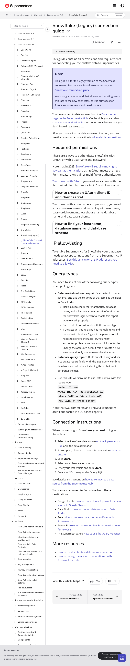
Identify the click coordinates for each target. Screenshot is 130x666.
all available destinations (106, 137)
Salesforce (26, 165)
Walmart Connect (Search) (29, 348)
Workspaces (23, 611)
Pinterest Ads (27, 84)
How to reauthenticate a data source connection (85, 552)
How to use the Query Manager (102, 533)
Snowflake (26, 230)
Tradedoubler (27, 318)
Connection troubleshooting (25, 436)
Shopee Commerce (29, 186)
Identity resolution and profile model (28, 538)
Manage (19, 442)
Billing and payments (27, 622)
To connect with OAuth (67, 181)
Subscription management (30, 616)
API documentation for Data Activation (31, 594)
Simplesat (25, 208)
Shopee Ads (26, 181)
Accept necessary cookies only (110, 656)
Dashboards (23, 489)
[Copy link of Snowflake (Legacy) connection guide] (68, 31)
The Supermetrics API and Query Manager (30, 472)
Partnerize (25, 71)
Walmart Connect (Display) (29, 340)
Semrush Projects (29, 176)
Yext (23, 402)
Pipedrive (25, 100)
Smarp (24, 219)
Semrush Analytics (29, 170)
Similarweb (26, 203)
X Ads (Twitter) (28, 365)
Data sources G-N (26, 39)
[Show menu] (114, 5)
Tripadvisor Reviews (30, 323)
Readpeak (25, 143)
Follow (99, 42)
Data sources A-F (26, 33)
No (115, 581)
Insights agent (24, 494)
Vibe (23, 329)
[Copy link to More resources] (89, 544)
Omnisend (25, 55)
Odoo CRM (26, 50)
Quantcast (25, 127)
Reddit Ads (26, 154)
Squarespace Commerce (32, 264)
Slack (23, 213)
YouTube (25, 408)
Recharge (25, 149)
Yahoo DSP (26, 381)
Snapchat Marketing (30, 224)
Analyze (19, 478)
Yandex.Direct (27, 386)
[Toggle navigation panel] (47, 29)
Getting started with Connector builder (27, 633)
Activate (19, 521)
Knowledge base (21, 15)
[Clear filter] (41, 26)
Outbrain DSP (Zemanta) (32, 66)
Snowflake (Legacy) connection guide (32, 241)
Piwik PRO (25, 105)
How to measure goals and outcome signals (30, 552)
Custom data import (27, 424)
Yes (98, 581)
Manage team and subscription (29, 600)
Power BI (22, 516)
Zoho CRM (25, 419)
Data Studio (23, 505)
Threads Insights (28, 296)
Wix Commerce (28, 354)
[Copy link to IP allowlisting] (87, 243)
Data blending (24, 447)
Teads (23, 285)
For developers (25, 587)
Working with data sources (30, 429)
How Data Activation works (30, 526)
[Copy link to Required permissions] (102, 147)
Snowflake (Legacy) (78, 15)
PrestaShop (26, 116)
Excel (20, 510)
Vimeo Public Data (29, 334)
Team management (26, 605)
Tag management (26, 564)
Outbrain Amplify (28, 60)
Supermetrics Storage (28, 458)
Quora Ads (25, 132)
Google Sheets (25, 499)
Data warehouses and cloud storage (31, 465)
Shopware (25, 197)
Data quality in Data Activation (27, 545)
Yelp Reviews (27, 397)
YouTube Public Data (30, 413)
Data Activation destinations (31, 575)
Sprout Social (27, 258)
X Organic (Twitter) (29, 370)
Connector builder (23, 627)
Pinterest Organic (29, 89)
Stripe (23, 275)
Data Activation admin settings (28, 581)
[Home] (18, 6)
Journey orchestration (28, 569)
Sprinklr (24, 253)
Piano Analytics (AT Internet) (30, 77)
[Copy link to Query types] (83, 274)
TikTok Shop (26, 312)
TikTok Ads (26, 302)
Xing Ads (25, 375)
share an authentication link (68, 122)
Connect (38, 15)
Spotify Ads (26, 248)
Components (24, 639)
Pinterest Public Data (30, 94)
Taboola (24, 280)
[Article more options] (119, 42)
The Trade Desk (28, 291)
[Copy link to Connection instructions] (106, 422)
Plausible (25, 111)
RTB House (26, 159)
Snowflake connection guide (72, 90)
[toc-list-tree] (112, 42)
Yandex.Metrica (28, 392)
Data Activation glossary (29, 532)
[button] (110, 15)
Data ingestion (24, 559)
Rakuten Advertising (30, 138)
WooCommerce (28, 359)
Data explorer (24, 483)
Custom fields (24, 453)
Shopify (24, 192)
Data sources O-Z (55, 15)
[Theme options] (122, 5)
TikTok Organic (27, 307)
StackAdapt (26, 269)
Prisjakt (24, 121)
